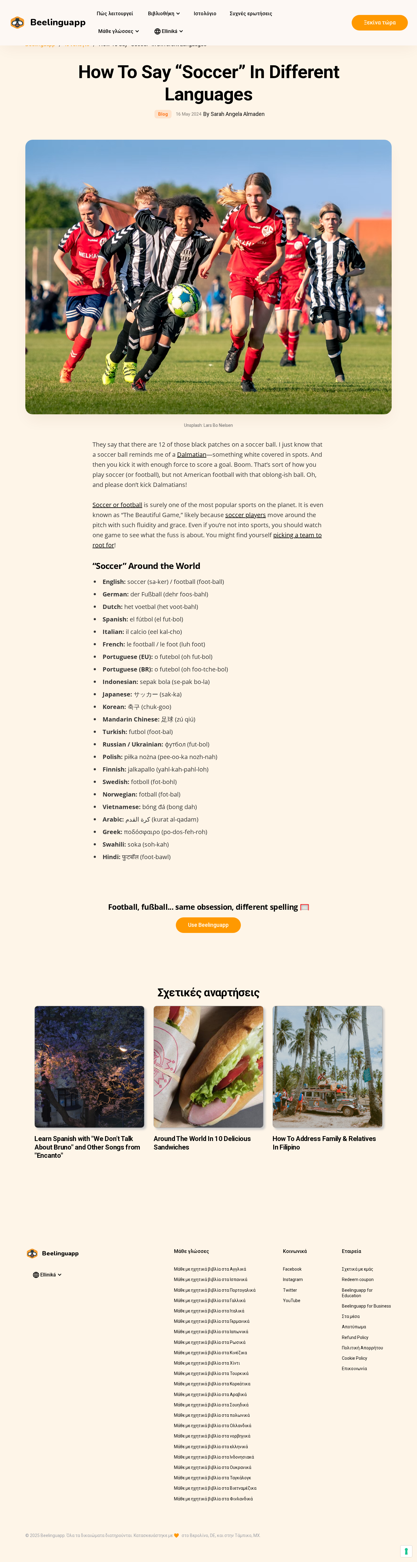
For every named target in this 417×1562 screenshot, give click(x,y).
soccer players (245, 515)
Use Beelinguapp (208, 925)
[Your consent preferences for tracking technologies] (406, 1551)
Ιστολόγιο (205, 13)
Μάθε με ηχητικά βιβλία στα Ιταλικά (209, 1310)
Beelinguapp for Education (357, 1293)
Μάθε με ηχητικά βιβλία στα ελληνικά (211, 1446)
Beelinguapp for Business (366, 1306)
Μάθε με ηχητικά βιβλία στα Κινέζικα (210, 1352)
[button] (163, 13)
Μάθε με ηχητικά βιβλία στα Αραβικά (210, 1394)
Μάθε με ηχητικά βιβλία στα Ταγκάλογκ (212, 1477)
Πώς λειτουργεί (115, 13)
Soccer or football (117, 505)
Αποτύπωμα (354, 1326)
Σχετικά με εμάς (357, 1269)
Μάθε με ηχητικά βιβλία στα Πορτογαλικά (215, 1290)
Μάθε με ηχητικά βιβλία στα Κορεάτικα (212, 1383)
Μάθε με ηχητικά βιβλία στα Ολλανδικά (212, 1425)
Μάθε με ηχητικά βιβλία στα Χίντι (207, 1363)
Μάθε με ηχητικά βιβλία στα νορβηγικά (212, 1436)
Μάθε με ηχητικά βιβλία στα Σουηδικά (211, 1404)
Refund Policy (355, 1337)
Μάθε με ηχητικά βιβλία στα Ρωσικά (209, 1342)
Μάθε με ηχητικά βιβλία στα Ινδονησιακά (214, 1457)
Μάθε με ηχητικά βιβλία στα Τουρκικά (211, 1373)
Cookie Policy (354, 1358)
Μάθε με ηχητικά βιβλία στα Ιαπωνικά (211, 1331)
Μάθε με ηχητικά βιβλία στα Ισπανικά (210, 1279)
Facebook (292, 1269)
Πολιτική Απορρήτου (362, 1347)
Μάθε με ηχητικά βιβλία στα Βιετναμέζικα (215, 1488)
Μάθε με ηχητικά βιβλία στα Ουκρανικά (212, 1467)
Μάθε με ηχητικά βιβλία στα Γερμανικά (211, 1321)
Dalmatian (191, 454)
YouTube (291, 1300)
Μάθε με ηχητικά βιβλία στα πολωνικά (212, 1415)
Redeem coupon (358, 1279)
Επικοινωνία (354, 1368)
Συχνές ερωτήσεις (251, 13)
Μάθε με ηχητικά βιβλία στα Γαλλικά (209, 1300)
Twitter (290, 1290)
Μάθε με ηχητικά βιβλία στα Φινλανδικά (213, 1498)
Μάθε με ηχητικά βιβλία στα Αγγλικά (210, 1269)
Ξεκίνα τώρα (380, 22)
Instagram (293, 1279)
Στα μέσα (351, 1316)
